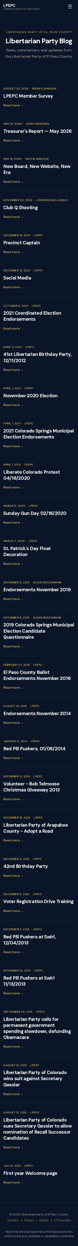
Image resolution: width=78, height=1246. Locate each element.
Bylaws (44, 1220)
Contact (13, 1220)
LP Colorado (62, 1220)
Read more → (13, 105)
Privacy (29, 1220)
